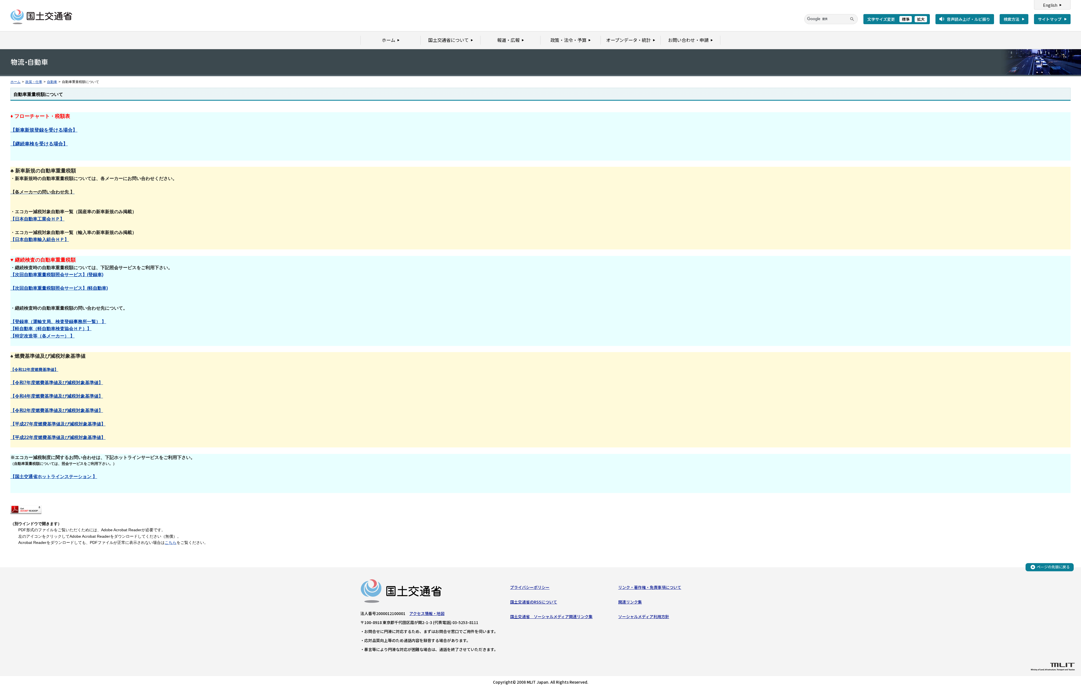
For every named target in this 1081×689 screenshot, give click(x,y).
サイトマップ (1050, 19)
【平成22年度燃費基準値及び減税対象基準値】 (58, 437)
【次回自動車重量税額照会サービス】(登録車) (56, 274)
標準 (906, 19)
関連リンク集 (630, 602)
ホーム (15, 82)
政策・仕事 (33, 82)
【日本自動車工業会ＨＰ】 (37, 219)
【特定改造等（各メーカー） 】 (42, 336)
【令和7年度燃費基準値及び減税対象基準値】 (56, 382)
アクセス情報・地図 (427, 613)
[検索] (852, 19)
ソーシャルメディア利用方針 (643, 616)
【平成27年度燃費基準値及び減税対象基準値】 (58, 424)
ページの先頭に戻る (1053, 566)
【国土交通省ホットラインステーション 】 (53, 476)
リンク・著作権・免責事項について (649, 587)
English (1050, 5)
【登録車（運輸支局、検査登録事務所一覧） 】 (58, 321)
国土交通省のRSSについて (533, 602)
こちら (171, 542)
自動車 (52, 82)
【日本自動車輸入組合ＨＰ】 (39, 239)
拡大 (921, 19)
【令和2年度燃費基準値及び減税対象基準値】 (56, 410)
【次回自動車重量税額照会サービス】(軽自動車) (59, 288)
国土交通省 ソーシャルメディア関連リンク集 (551, 616)
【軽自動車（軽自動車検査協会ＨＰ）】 (50, 328)
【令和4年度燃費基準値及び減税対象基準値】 (56, 396)
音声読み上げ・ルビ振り (968, 19)
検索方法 (1011, 19)
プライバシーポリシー (530, 587)
